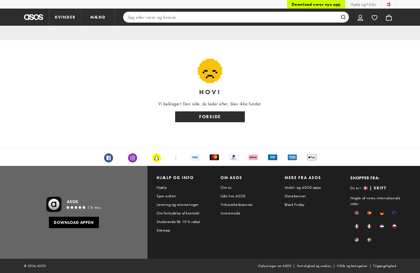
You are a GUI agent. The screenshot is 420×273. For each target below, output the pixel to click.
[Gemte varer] (374, 17)
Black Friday (295, 204)
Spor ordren (166, 195)
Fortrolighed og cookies (314, 266)
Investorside (230, 213)
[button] (357, 213)
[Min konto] (360, 17)
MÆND (98, 17)
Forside (210, 117)
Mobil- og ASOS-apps (303, 187)
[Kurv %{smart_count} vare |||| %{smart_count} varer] (389, 17)
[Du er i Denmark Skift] (389, 4)
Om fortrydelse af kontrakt (178, 213)
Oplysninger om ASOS (274, 266)
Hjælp (162, 187)
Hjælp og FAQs (363, 4)
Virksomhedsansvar (237, 204)
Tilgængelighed (384, 266)
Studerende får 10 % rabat (178, 221)
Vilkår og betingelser (352, 266)
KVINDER (65, 17)
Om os (226, 187)
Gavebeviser (295, 195)
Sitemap (163, 230)
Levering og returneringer (178, 204)
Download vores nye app (316, 4)
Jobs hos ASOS (233, 195)
